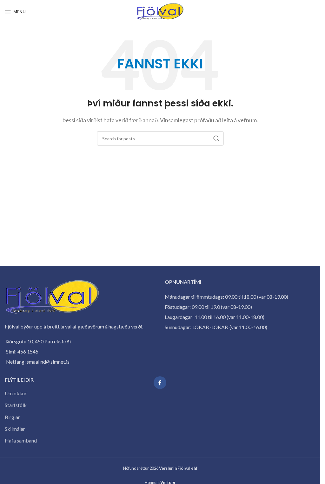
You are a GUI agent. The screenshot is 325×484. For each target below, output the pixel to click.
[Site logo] (160, 11)
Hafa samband (21, 440)
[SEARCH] (216, 138)
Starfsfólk (16, 405)
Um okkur (16, 393)
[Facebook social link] (160, 382)
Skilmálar (15, 429)
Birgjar (12, 417)
